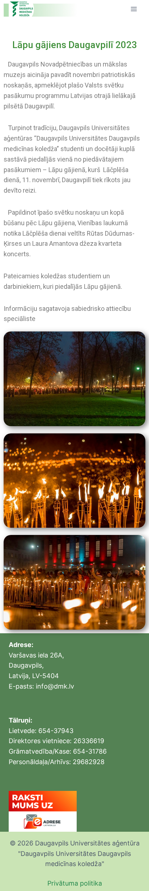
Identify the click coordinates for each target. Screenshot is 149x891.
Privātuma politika (74, 883)
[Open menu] (133, 8)
